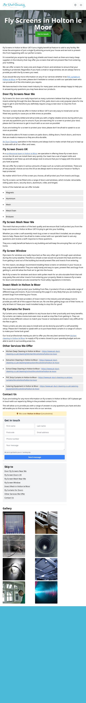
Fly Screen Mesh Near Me (15, 479)
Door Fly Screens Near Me (15, 471)
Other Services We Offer (14, 494)
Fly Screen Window (12, 482)
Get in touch (43, 34)
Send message (34, 457)
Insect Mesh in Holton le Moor (17, 486)
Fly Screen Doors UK (13, 475)
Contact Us (9, 498)
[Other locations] (75, 5)
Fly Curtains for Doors (13, 490)
